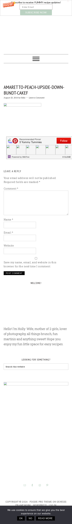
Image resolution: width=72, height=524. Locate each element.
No (30, 518)
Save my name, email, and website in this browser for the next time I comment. (30, 264)
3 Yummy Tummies (36, 33)
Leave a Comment (37, 97)
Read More (45, 518)
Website (9, 245)
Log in (52, 505)
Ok (21, 518)
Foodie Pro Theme (41, 501)
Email (8, 232)
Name (8, 219)
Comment (11, 188)
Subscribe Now (36, 12)
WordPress (40, 505)
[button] (36, 8)
